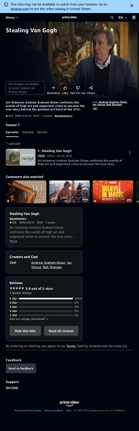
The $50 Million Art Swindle (69, 191)
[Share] (90, 87)
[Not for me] (77, 87)
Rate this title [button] (25, 331)
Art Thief (26, 191)
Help (68, 410)
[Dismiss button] (132, 5)
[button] (29, 319)
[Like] (65, 87)
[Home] (69, 17)
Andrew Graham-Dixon (113, 101)
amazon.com (19, 9)
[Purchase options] (129, 152)
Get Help (12, 387)
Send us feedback (53, 410)
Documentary (64, 115)
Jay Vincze (98, 104)
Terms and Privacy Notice (27, 410)
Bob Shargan (114, 104)
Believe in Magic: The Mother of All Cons (113, 191)
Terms (70, 346)
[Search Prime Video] (112, 17)
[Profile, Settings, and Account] (134, 17)
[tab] (12, 132)
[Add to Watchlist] (53, 87)
